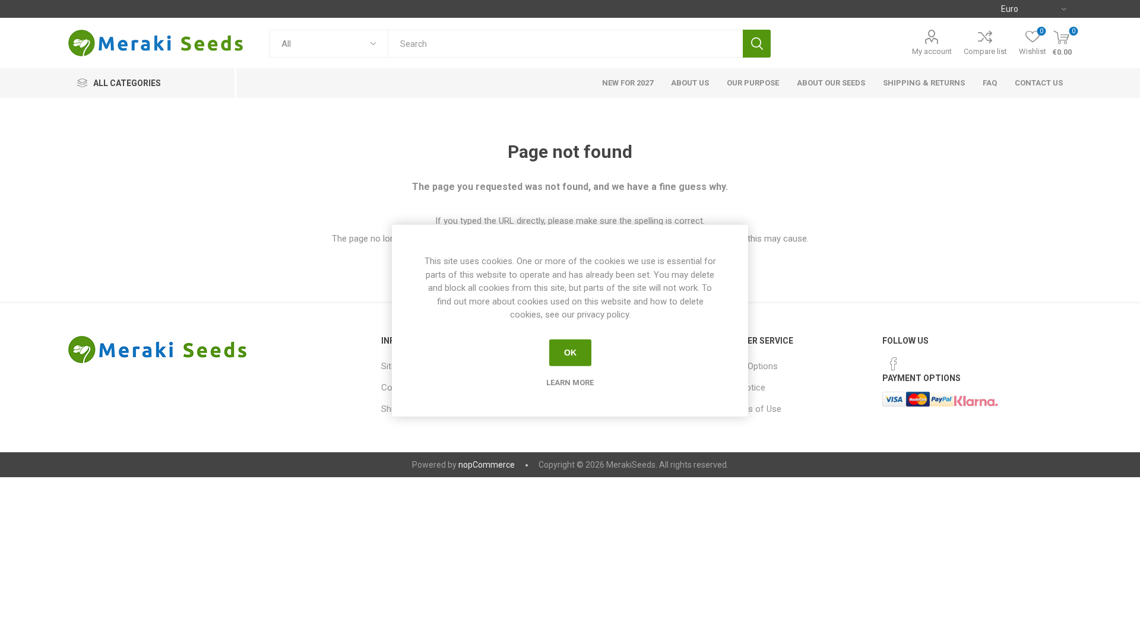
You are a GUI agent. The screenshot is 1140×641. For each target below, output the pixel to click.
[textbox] (565, 44)
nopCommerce (486, 464)
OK (570, 352)
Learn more (570, 381)
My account (932, 51)
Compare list (985, 51)
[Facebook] (893, 363)
